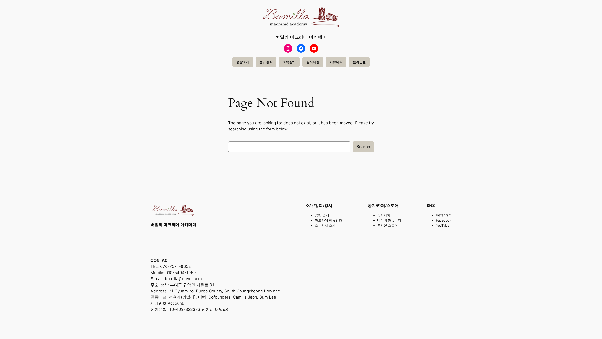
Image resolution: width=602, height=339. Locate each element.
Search (363, 146)
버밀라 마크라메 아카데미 (301, 37)
